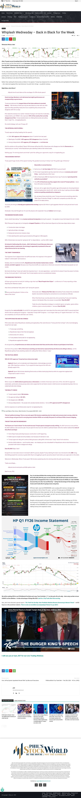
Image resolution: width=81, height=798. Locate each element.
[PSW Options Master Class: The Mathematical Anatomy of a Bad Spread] (9, 709)
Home (3, 26)
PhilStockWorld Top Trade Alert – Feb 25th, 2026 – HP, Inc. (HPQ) (62, 680)
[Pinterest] (10, 39)
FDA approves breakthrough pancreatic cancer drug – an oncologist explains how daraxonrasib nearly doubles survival (56, 718)
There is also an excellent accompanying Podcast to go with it (39, 605)
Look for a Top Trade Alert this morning (49, 598)
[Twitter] (7, 39)
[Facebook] (3, 39)
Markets (8, 26)
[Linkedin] (17, 693)
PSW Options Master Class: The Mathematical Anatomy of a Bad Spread (9, 716)
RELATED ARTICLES (8, 700)
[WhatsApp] (14, 39)
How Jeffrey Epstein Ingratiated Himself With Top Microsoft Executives (20, 680)
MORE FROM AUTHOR (19, 700)
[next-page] (5, 726)
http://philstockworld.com (18, 690)
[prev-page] (3, 726)
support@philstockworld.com (43, 781)
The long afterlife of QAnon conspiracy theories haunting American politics (24, 716)
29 (78, 35)
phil (4, 35)
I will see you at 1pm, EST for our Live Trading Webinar (22, 656)
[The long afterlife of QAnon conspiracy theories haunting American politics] (25, 709)
